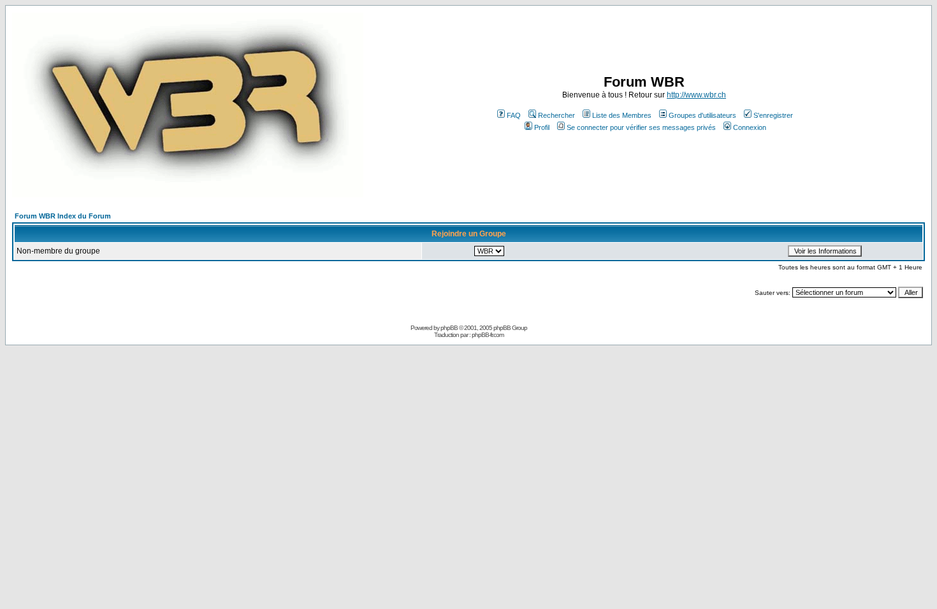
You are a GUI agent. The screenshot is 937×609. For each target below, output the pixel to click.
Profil (541, 127)
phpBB (449, 327)
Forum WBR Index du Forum (63, 216)
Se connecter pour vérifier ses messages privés (641, 127)
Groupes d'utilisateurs (702, 115)
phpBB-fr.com (488, 334)
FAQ (514, 115)
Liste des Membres (621, 115)
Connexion (749, 127)
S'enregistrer (773, 115)
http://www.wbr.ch (696, 94)
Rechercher (556, 115)
